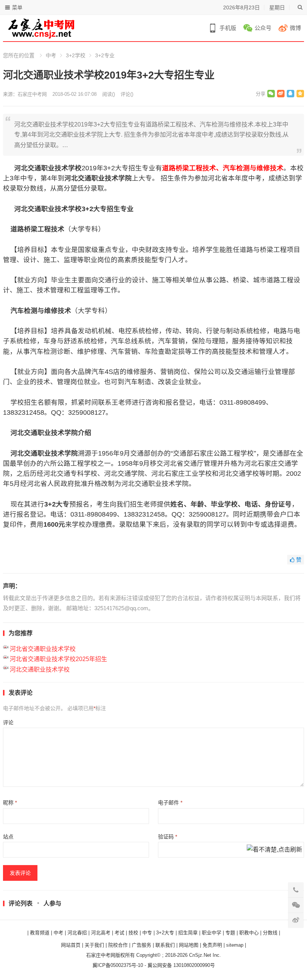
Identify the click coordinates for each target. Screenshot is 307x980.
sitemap (234, 945)
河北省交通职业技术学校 (43, 649)
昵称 (10, 803)
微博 (295, 28)
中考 (51, 55)
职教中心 (249, 932)
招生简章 (188, 932)
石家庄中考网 (32, 94)
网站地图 (188, 945)
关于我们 (94, 945)
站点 (8, 837)
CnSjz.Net (200, 955)
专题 (230, 932)
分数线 (270, 932)
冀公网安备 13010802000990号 (181, 965)
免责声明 (212, 945)
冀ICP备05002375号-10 (117, 965)
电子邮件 (170, 803)
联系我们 (165, 945)
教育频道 (39, 932)
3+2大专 (165, 932)
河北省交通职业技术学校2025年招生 (58, 659)
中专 (147, 932)
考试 (119, 932)
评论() (127, 94)
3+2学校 (75, 55)
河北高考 (100, 932)
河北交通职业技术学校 (40, 669)
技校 (133, 932)
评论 (8, 722)
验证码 (167, 837)
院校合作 (118, 945)
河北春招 (77, 932)
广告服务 (141, 945)
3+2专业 (105, 55)
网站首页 (70, 945)
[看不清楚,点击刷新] (274, 850)
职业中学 (211, 932)
